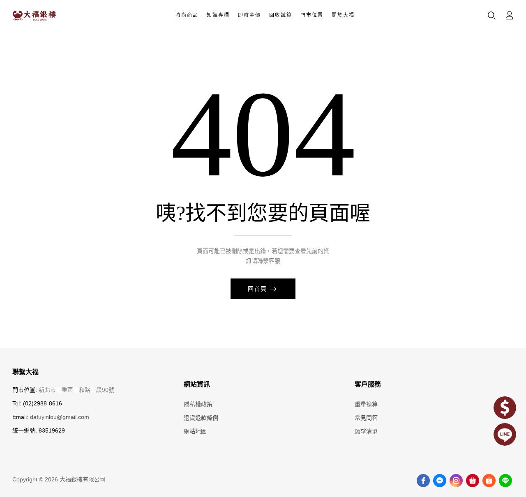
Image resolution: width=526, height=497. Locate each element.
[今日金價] (505, 407)
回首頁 (258, 288)
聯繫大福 (25, 372)
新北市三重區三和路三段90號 (76, 390)
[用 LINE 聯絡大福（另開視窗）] (505, 434)
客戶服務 (368, 384)
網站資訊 (197, 384)
